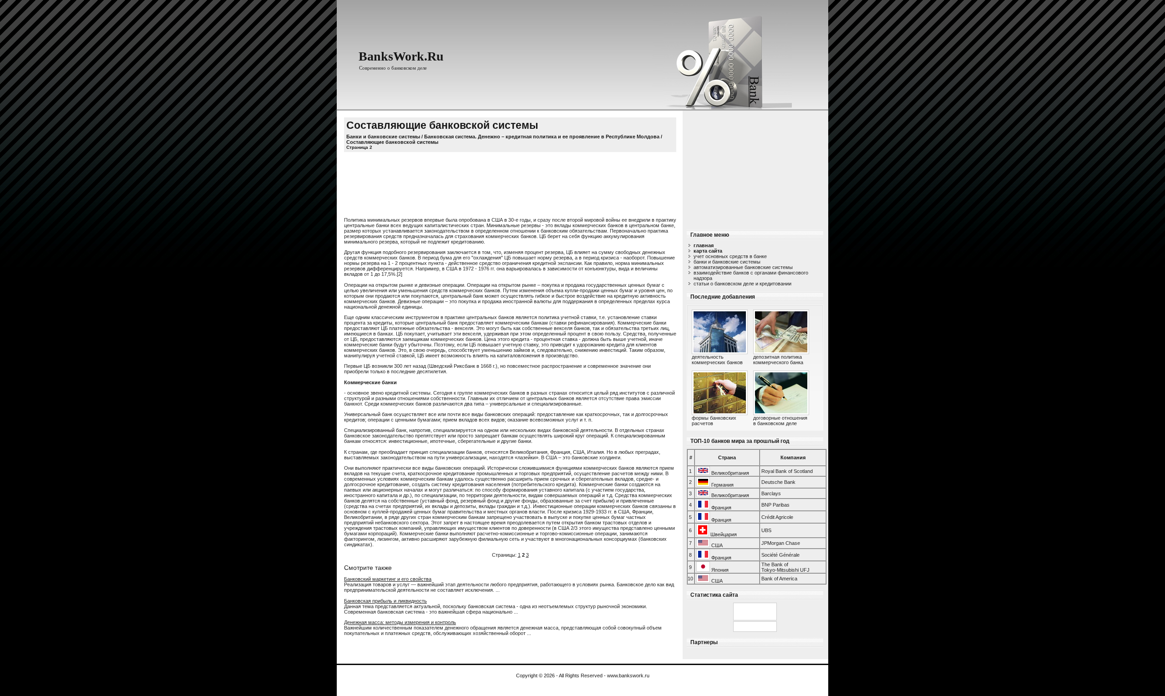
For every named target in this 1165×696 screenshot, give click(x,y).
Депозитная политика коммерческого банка (778, 359)
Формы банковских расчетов (714, 420)
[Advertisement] (755, 167)
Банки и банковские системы (727, 261)
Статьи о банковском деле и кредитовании (742, 283)
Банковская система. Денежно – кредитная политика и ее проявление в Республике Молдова (541, 136)
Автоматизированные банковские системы (743, 267)
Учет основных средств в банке (730, 256)
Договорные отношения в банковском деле (780, 420)
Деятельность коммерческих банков (717, 359)
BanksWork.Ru (401, 56)
